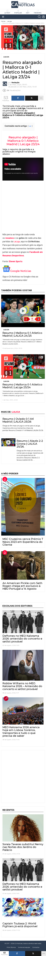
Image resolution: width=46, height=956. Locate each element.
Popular (18, 13)
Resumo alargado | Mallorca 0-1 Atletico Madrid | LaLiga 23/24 (23, 140)
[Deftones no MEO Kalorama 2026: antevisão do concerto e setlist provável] (23, 621)
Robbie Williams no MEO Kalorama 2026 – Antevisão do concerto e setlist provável (22, 686)
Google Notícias (20, 271)
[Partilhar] (17, 953)
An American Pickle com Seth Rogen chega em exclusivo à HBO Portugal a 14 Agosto (22, 586)
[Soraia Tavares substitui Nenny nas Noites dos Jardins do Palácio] (23, 827)
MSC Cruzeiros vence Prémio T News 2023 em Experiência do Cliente (22, 541)
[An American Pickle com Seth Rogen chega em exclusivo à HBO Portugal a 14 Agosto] (23, 565)
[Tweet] (33, 953)
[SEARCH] (39, 16)
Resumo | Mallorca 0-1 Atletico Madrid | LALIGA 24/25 (22, 334)
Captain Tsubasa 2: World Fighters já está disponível (19, 925)
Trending (38, 13)
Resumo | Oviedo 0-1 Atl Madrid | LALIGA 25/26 (18, 420)
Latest (7, 13)
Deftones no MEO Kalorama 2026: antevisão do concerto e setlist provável (22, 638)
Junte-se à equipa (24, 947)
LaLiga (17, 241)
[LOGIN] (43, 16)
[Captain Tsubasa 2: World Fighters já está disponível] (23, 909)
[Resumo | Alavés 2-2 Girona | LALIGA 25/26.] (8, 442)
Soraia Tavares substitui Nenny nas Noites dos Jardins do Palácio (22, 847)
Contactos (35, 947)
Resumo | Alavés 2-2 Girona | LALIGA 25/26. (30, 443)
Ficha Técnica (11, 947)
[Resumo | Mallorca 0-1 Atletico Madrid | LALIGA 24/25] (23, 311)
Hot (27, 13)
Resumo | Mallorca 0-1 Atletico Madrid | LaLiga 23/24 (22, 386)
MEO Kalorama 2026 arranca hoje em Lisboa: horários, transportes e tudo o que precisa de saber (21, 731)
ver (30, 126)
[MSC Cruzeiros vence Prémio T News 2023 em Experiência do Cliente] (23, 507)
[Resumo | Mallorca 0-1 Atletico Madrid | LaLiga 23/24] (23, 366)
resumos (9, 238)
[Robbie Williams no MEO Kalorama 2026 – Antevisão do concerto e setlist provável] (23, 665)
